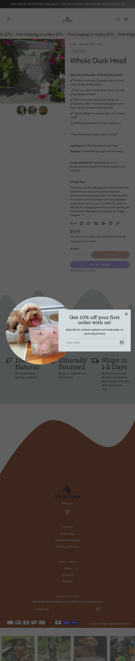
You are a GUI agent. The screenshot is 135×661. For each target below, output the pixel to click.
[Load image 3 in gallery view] (43, 110)
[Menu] (9, 19)
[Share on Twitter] (88, 223)
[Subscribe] (98, 609)
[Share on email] (110, 223)
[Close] (126, 314)
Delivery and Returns (67, 546)
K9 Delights (103, 623)
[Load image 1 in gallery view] (22, 110)
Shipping (73, 241)
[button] (118, 19)
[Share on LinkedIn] (96, 223)
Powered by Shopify (120, 623)
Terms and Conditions (67, 540)
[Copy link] (117, 223)
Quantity (74, 248)
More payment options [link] (83, 270)
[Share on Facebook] (81, 223)
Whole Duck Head (91, 44)
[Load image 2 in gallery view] (32, 110)
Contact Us (67, 574)
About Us (67, 581)
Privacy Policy (67, 533)
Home (73, 44)
